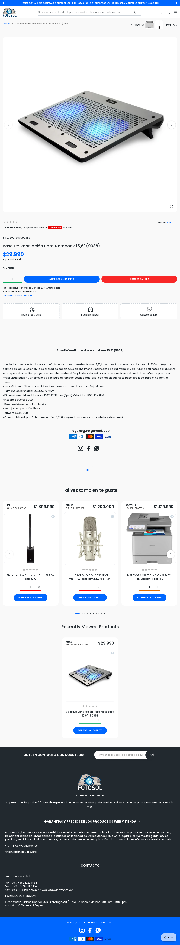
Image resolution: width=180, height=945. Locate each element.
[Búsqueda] (136, 12)
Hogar (6, 23)
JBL (16, 506)
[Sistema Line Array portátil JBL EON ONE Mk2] (30, 538)
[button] (3, 3)
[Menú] (175, 12)
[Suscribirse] (152, 755)
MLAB (77, 643)
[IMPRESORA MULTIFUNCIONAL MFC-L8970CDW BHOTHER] (149, 538)
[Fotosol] (10, 12)
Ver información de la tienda (18, 295)
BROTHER (134, 506)
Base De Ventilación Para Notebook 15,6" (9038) (90, 713)
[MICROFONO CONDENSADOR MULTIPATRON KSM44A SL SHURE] (90, 538)
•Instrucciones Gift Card (21, 852)
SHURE (75, 506)
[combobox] (89, 12)
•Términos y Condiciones (21, 845)
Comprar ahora (139, 278)
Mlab (169, 222)
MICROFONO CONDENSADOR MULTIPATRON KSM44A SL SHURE (90, 577)
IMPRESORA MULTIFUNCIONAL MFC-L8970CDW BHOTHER (149, 577)
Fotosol (80, 922)
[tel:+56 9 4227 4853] (161, 12)
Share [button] (10, 268)
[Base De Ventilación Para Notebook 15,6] (90, 675)
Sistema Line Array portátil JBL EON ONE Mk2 (30, 577)
